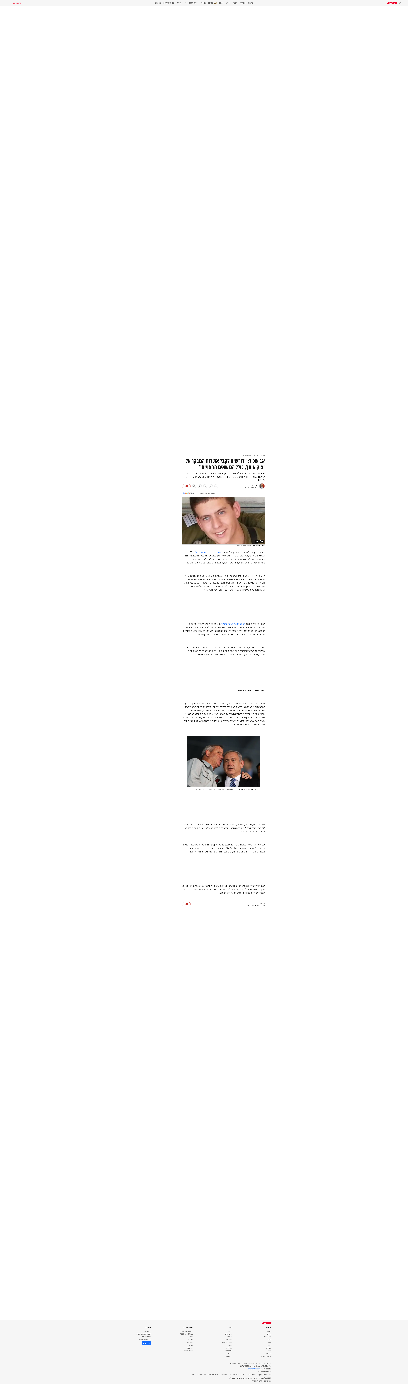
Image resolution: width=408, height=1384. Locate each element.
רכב (185, 3)
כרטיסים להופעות (266, 1356)
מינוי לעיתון (229, 1348)
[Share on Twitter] (205, 486)
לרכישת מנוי (17, 3)
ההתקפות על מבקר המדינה (233, 623)
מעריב (263, 455)
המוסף (230, 1345)
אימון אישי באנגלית (187, 1331)
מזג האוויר (268, 1354)
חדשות (250, 3)
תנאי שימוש (147, 1331)
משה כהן (255, 485)
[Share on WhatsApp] (200, 486)
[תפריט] (400, 3)
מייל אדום (229, 1337)
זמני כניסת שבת (168, 3)
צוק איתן (250, 905)
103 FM (190, 1340)
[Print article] (194, 486)
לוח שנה (158, 3)
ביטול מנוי (229, 1356)
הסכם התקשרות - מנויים (144, 1334)
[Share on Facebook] (211, 486)
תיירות (179, 3)
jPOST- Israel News (186, 1334)
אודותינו (230, 1354)
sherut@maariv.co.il (256, 1369)
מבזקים (269, 1334)
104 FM (190, 1345)
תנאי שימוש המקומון (145, 1340)
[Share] (216, 486)
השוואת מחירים (188, 1351)
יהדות (269, 1351)
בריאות (203, 3)
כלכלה (235, 3)
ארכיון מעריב (228, 1351)
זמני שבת (190, 1348)
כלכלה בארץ (267, 1337)
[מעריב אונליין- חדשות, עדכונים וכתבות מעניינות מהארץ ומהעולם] (392, 3)
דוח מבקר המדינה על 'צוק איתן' (208, 552)
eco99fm (190, 1342)
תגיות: (262, 903)
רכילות (210, 2)
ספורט (228, 3)
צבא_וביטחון (247, 455)
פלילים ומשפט (193, 3)
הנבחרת (243, 3)
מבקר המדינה (260, 905)
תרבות (221, 3)
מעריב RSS (228, 1340)
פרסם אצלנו (228, 1334)
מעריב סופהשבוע (227, 1342)
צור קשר (229, 1331)
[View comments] (186, 486)
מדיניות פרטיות (146, 1337)
